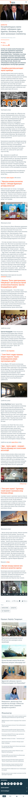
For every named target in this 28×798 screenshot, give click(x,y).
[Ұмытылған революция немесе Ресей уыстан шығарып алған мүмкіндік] (14, 629)
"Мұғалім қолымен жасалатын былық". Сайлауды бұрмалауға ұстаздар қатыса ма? (12, 184)
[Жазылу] (21, 783)
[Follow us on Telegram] (14, 783)
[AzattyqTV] (17, 796)
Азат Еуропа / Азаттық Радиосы (11, 471)
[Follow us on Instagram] (11, 783)
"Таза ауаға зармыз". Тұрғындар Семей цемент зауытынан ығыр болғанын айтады (12, 491)
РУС (10, 796)
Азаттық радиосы (5, 39)
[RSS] (18, 783)
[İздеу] (23, 796)
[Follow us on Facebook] (2, 783)
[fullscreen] (25, 480)
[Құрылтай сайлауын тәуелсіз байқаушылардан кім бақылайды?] (14, 672)
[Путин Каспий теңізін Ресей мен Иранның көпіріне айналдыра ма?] (14, 652)
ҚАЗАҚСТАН (4, 25)
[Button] (3, 43)
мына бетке (14, 442)
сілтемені (3, 276)
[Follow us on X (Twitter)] (5, 783)
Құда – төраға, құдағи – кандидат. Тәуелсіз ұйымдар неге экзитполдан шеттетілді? (13, 448)
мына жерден (10, 177)
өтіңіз (8, 562)
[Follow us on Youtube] (8, 783)
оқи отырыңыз (10, 350)
